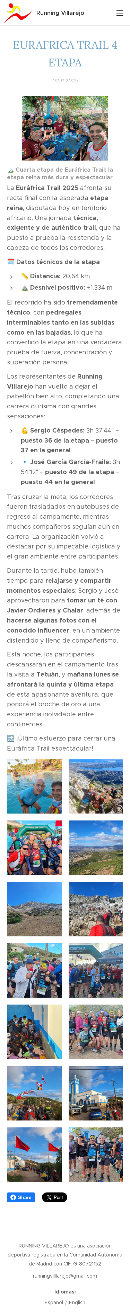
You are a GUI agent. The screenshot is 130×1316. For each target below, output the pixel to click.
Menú (120, 13)
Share (25, 1197)
